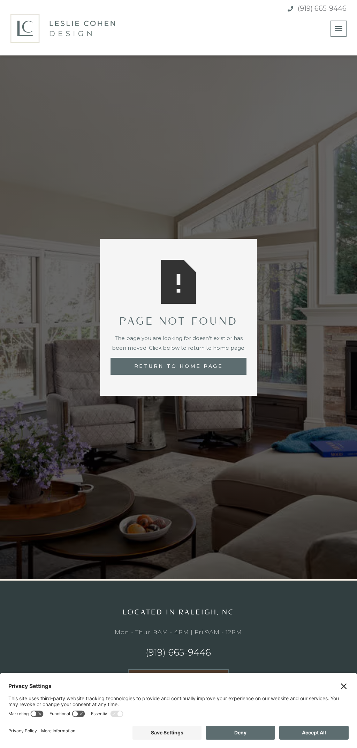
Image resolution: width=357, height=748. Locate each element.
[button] (339, 29)
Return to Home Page (178, 366)
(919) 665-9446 (322, 8)
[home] (62, 28)
